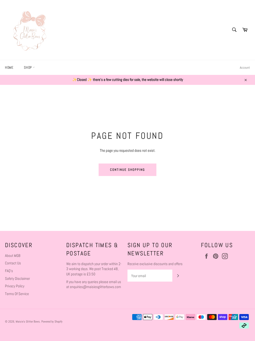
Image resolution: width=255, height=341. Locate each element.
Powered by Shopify (52, 322)
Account (245, 67)
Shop (28, 67)
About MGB (12, 255)
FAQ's (9, 270)
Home (9, 67)
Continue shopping (127, 170)
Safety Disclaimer (17, 278)
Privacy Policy (14, 286)
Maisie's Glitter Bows (28, 322)
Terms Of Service (17, 293)
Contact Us (13, 263)
